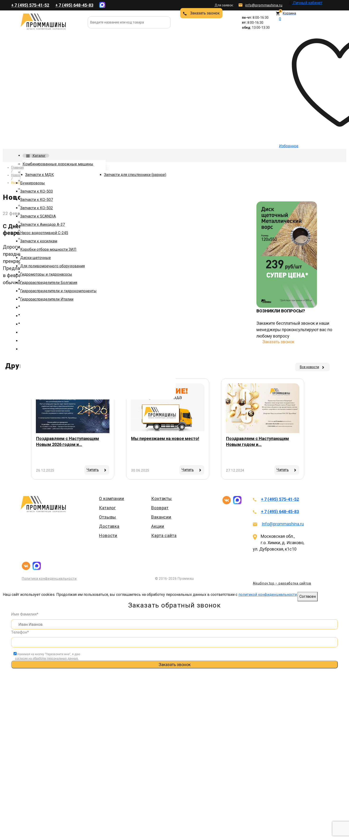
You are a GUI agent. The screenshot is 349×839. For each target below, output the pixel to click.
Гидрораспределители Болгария (48, 282)
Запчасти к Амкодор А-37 (42, 224)
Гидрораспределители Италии (46, 299)
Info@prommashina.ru (283, 523)
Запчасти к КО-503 (36, 191)
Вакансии (161, 517)
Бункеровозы (32, 183)
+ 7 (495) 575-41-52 (30, 5)
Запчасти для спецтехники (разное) (135, 174)
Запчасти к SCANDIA (38, 216)
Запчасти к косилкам (38, 241)
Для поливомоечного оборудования (52, 266)
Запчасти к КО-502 (36, 208)
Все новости (309, 367)
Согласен (307, 596)
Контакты (161, 498)
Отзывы (107, 517)
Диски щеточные (35, 257)
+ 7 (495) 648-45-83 (74, 5)
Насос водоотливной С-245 (44, 233)
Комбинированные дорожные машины (58, 164)
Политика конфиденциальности (49, 578)
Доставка (109, 526)
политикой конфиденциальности (267, 594)
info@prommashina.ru (263, 5)
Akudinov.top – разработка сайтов (282, 583)
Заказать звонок (205, 13)
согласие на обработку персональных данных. (47, 658)
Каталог (39, 156)
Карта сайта (164, 535)
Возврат (160, 507)
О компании (111, 498)
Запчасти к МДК (39, 174)
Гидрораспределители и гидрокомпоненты (58, 291)
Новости (108, 535)
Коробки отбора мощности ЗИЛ (48, 249)
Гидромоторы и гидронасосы (46, 274)
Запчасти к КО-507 (36, 199)
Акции (157, 526)
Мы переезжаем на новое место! (165, 438)
